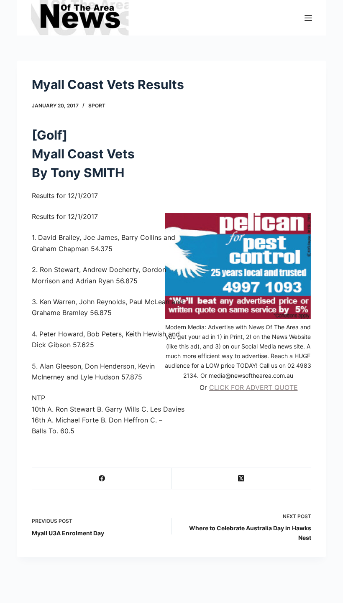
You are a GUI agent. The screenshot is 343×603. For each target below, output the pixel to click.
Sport (96, 105)
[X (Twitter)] (242, 478)
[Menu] (308, 18)
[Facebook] (102, 478)
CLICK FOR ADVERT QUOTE (253, 387)
